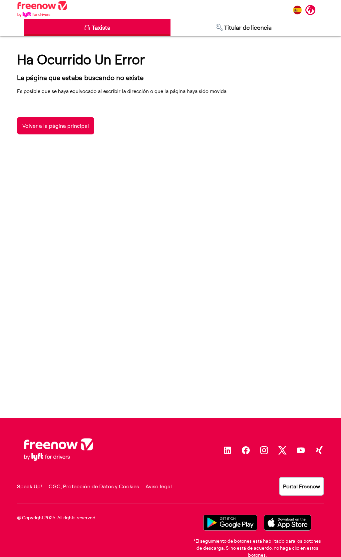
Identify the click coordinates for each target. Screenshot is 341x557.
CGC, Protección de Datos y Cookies (94, 486)
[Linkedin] (227, 450)
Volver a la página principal (55, 125)
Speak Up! (29, 486)
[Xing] (319, 450)
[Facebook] (246, 450)
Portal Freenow (301, 486)
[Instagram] (264, 450)
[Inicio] (42, 9)
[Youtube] (301, 450)
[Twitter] (282, 450)
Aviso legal (159, 486)
